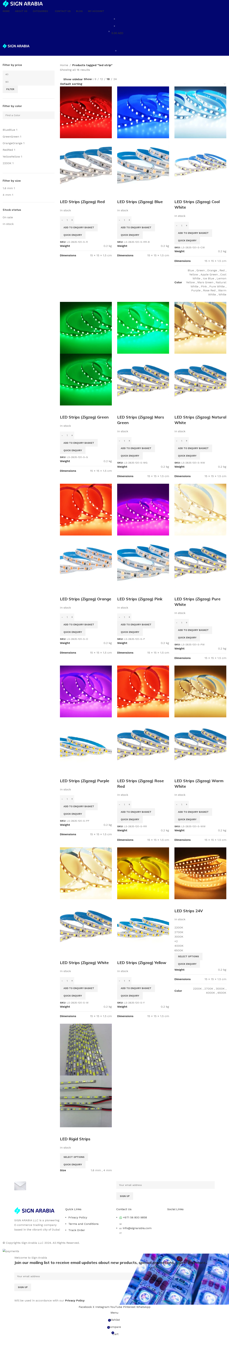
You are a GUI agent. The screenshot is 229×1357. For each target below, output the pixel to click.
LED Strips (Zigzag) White (84, 962)
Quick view (74, 194)
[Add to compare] (64, 194)
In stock (8, 224)
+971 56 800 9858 (135, 1217)
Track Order (76, 1230)
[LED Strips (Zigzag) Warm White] (200, 691)
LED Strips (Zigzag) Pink (139, 598)
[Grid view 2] (121, 78)
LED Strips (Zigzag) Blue (140, 201)
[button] (79, 227)
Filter (10, 89)
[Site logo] (23, 3)
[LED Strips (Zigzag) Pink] (143, 509)
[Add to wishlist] (84, 194)
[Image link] (34, 1210)
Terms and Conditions (83, 1224)
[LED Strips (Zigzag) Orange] (86, 509)
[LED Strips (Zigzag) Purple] (86, 691)
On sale (8, 217)
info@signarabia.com (137, 1228)
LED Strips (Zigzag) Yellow (141, 962)
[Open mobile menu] (114, 40)
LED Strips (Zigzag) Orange (85, 598)
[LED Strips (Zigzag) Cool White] (200, 112)
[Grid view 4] (134, 78)
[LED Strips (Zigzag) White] (86, 873)
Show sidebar (73, 79)
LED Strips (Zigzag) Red (82, 201)
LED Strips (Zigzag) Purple (84, 780)
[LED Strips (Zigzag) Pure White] (200, 509)
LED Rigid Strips (75, 1138)
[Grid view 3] (128, 78)
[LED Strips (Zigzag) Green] (86, 327)
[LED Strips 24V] (200, 873)
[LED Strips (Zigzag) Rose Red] (143, 691)
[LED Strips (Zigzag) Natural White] (200, 327)
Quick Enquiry (73, 235)
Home (64, 65)
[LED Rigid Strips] (86, 1049)
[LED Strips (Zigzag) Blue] (143, 112)
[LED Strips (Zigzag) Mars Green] (143, 327)
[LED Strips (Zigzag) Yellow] (143, 873)
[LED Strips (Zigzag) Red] (86, 112)
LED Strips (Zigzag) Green (84, 417)
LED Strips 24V (188, 910)
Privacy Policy (77, 1217)
